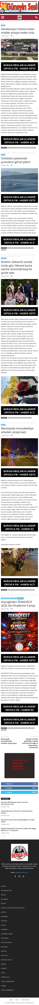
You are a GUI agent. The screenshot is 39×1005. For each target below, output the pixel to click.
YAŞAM (3, 986)
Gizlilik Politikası (25, 999)
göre (15, 589)
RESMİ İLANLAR (6, 960)
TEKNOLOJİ (20, 598)
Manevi (23, 417)
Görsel (18, 248)
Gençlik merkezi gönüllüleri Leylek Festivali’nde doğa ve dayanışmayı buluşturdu (30, 743)
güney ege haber (12, 728)
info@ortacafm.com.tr (22, 872)
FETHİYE (4, 921)
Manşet (4, 730)
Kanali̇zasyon (27, 147)
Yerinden (31, 589)
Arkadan (10, 589)
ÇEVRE (9, 22)
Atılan (9, 147)
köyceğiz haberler (29, 728)
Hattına (20, 147)
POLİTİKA (4, 955)
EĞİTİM (3, 912)
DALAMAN (4, 899)
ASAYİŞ (9, 422)
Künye (17, 999)
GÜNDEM (4, 929)
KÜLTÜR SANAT (6, 942)
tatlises (29, 417)
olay (19, 589)
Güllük (15, 147)
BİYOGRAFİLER (6, 890)
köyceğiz (20, 728)
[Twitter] (24, 876)
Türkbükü (23, 248)
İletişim (11, 999)
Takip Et (34, 788)
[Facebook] (16, 876)
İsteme (15, 417)
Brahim (10, 417)
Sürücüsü (25, 589)
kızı (19, 417)
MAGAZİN (10, 254)
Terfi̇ (34, 147)
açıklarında (11, 248)
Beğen (35, 784)
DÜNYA (3, 903)
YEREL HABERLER (5, 598)
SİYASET (4, 968)
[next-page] (4, 836)
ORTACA (4, 951)
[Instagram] (20, 876)
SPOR (3, 973)
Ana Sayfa (3, 22)
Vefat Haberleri (7, 981)
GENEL (3, 925)
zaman (3, 249)
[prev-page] (2, 836)
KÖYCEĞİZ (10, 595)
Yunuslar (30, 248)
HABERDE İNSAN (7, 934)
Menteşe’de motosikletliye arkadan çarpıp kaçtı (9, 741)
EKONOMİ (4, 916)
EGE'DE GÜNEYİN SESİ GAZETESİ (12, 908)
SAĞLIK (3, 964)
